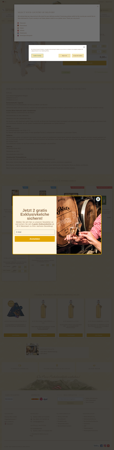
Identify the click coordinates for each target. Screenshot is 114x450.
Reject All (64, 55)
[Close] (84, 47)
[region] (58, 53)
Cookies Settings (37, 55)
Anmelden (35, 239)
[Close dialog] (98, 199)
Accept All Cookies (77, 55)
